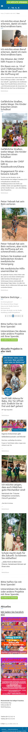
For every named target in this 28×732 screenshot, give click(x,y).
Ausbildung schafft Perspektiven (10, 312)
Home (2, 13)
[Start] (5, 316)
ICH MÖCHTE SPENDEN (17, 2)
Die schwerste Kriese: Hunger (9, 304)
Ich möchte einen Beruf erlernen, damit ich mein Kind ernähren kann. (14, 24)
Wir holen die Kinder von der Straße (11, 310)
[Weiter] (20, 316)
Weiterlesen (4, 91)
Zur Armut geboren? (7, 302)
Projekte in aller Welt (10, 13)
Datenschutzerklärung (13, 729)
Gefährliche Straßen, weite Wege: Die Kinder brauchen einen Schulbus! (13, 105)
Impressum (4, 729)
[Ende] (22, 316)
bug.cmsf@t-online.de (11, 723)
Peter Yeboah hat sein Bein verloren (12, 202)
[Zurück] (7, 316)
